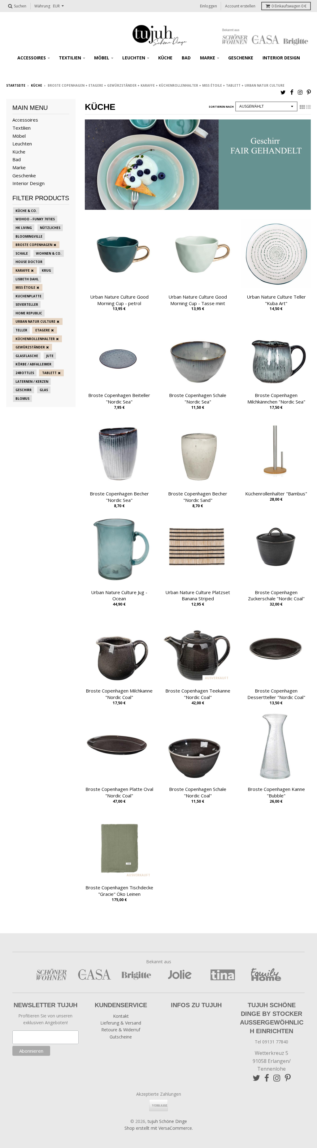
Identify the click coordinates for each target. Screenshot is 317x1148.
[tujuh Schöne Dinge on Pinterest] (309, 92)
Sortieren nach (221, 107)
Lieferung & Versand (120, 1023)
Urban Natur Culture (35, 321)
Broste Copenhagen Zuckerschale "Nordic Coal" (276, 595)
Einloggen (208, 6)
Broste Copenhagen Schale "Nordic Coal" (197, 792)
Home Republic (28, 313)
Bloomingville (28, 236)
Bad (186, 58)
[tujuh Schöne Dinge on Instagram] (300, 92)
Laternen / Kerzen (31, 381)
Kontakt (121, 1016)
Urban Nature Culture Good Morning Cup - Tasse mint (197, 300)
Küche (165, 58)
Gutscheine (121, 1037)
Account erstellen (240, 6)
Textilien (70, 58)
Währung (42, 6)
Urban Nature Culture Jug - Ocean (119, 595)
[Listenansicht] (308, 107)
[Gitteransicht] (302, 107)
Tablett (49, 373)
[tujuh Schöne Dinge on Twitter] (283, 92)
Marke (207, 58)
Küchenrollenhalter (35, 339)
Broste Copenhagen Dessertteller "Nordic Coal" (276, 694)
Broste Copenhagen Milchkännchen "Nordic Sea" (276, 398)
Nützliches (50, 228)
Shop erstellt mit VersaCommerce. (158, 1128)
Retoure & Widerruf (120, 1030)
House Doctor (28, 262)
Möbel (101, 58)
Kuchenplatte (28, 296)
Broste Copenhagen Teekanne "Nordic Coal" (197, 694)
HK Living (23, 228)
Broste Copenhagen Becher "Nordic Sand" (197, 496)
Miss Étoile (25, 287)
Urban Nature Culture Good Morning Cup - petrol (119, 300)
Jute (50, 356)
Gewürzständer (30, 347)
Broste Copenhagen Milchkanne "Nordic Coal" (119, 694)
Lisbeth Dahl (27, 279)
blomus (22, 398)
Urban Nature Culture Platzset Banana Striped (197, 595)
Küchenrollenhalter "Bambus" (276, 493)
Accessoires (31, 58)
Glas (44, 390)
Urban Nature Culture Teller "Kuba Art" (276, 300)
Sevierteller (26, 304)
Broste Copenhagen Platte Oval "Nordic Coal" (119, 792)
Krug (46, 270)
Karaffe (22, 270)
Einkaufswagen (288, 6)
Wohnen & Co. (48, 253)
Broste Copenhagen (33, 245)
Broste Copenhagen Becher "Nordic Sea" (119, 496)
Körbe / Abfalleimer (33, 364)
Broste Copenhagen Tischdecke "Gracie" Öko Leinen (119, 890)
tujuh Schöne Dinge (167, 1121)
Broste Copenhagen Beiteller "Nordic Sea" (119, 398)
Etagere (42, 330)
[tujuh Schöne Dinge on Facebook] (291, 92)
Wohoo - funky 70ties (35, 219)
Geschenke (240, 58)
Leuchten (133, 58)
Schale (21, 253)
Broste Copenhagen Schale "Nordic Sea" (197, 398)
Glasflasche (26, 356)
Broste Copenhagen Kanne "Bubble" (276, 792)
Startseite (15, 85)
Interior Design (281, 58)
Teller (21, 330)
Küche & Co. (26, 211)
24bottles (24, 373)
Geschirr (23, 390)
